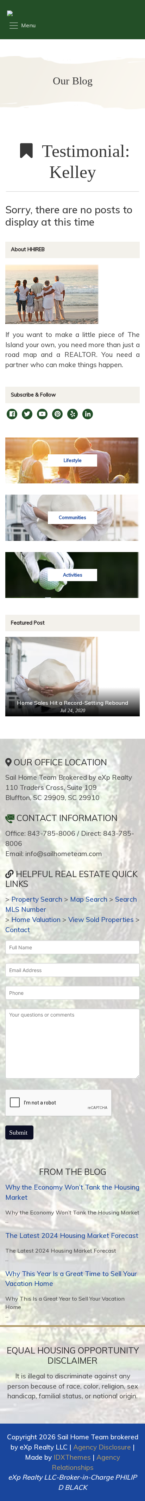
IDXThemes (72, 1457)
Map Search (88, 899)
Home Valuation (36, 919)
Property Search (36, 899)
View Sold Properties (101, 919)
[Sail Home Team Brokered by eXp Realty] (70, 13)
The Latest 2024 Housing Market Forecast (71, 1235)
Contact (17, 929)
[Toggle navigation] (22, 25)
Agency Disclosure (102, 1447)
